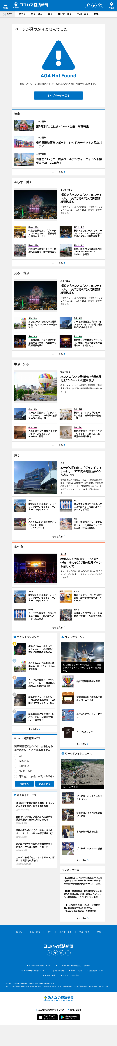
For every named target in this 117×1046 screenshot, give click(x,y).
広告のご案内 (76, 970)
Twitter (94, 5)
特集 (96, 13)
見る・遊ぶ (36, 13)
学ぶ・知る (83, 13)
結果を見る (44, 783)
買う (50, 13)
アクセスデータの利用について (33, 970)
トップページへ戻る (58, 95)
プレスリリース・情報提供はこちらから (74, 965)
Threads (68, 952)
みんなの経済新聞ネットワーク (58, 998)
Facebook (87, 5)
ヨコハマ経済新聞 (30, 5)
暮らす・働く (65, 13)
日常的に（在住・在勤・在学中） (37, 776)
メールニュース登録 (71, 975)
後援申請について (96, 970)
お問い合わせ (58, 970)
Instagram (100, 5)
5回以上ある (25, 771)
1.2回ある (24, 760)
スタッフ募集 (49, 975)
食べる (22, 13)
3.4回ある (24, 766)
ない (21, 755)
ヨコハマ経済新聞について (39, 965)
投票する (24, 783)
